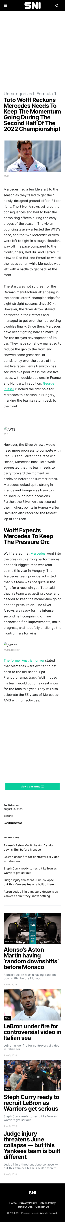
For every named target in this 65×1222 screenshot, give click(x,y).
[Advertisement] (32, 50)
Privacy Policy (28, 1202)
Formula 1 (46, 93)
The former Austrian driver (24, 660)
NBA (7, 1018)
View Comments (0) (32, 786)
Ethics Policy (48, 1202)
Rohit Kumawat (12, 822)
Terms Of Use (24, 1206)
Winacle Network (48, 1213)
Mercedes (38, 553)
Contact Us (42, 1206)
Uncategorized (19, 93)
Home (13, 1202)
